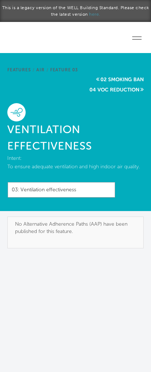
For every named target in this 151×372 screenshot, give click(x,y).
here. (94, 14)
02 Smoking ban (122, 79)
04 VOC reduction (114, 90)
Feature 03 (64, 69)
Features (19, 69)
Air (40, 69)
